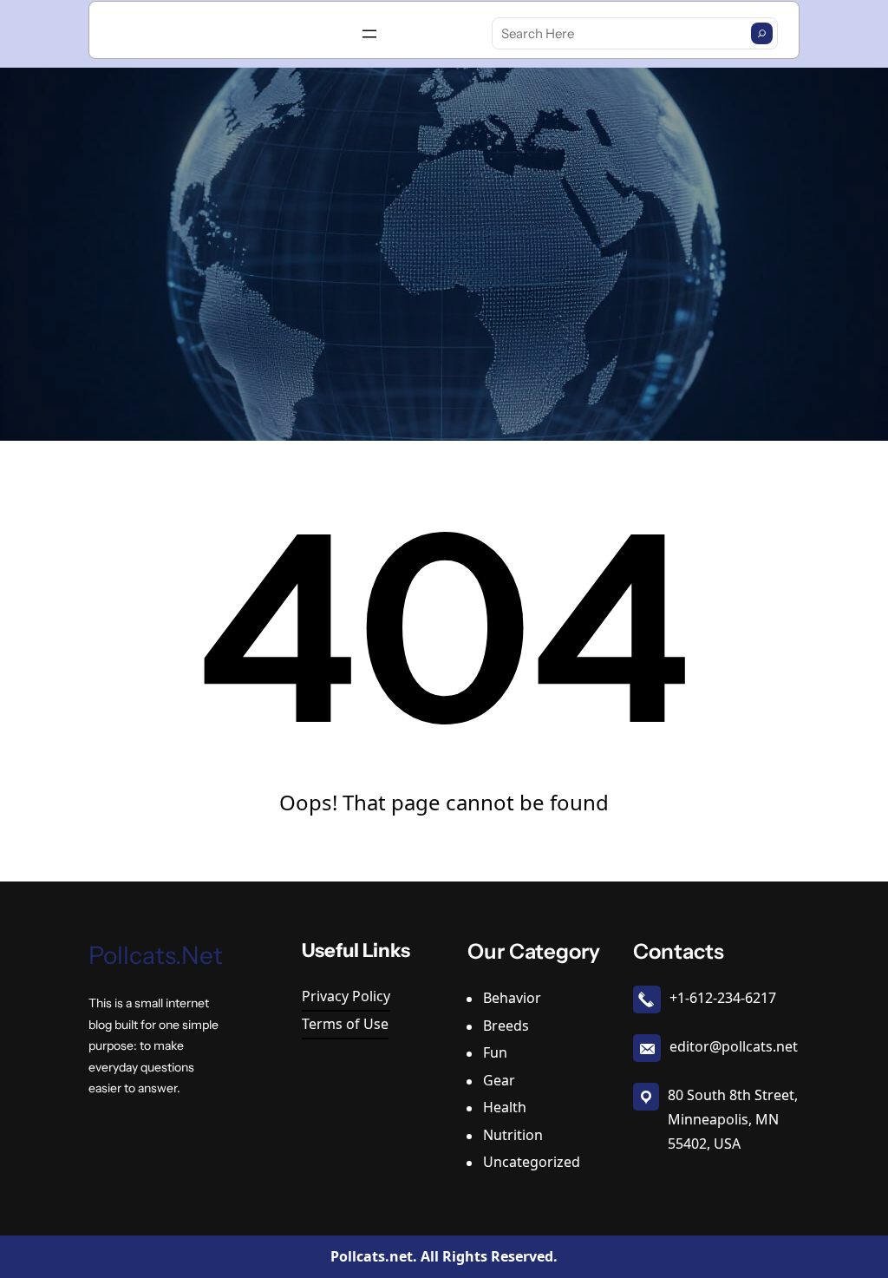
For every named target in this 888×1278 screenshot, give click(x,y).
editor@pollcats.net (733, 1046)
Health (504, 1107)
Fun (495, 1052)
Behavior (512, 997)
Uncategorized (531, 1161)
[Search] (762, 33)
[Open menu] (369, 34)
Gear (499, 1080)
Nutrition (513, 1134)
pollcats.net (155, 955)
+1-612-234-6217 (722, 997)
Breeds (506, 1025)
